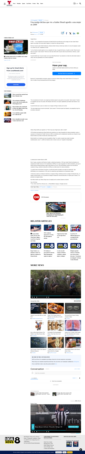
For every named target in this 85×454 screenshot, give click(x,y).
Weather (19, 3)
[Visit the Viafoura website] (78, 400)
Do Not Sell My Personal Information (32, 443)
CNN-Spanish (42, 186)
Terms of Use (33, 436)
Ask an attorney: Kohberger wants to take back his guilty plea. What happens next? (20, 102)
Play (38, 3)
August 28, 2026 (7, 60)
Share (41, 3)
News (14, 3)
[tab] (34, 378)
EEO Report (26, 436)
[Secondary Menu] (5, 3)
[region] (56, 385)
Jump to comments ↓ (35, 190)
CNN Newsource (35, 32)
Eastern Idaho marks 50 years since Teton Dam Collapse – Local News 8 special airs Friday (36, 237)
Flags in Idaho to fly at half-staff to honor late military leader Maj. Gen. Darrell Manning (19, 108)
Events (34, 3)
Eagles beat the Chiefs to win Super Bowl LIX (62, 235)
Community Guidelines (32, 438)
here (56, 363)
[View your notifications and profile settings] (79, 378)
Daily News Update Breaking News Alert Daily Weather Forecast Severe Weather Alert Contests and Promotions (49, 445)
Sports (23, 3)
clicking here (76, 361)
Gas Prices (28, 3)
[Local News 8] (9, 3)
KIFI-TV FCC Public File (31, 439)
